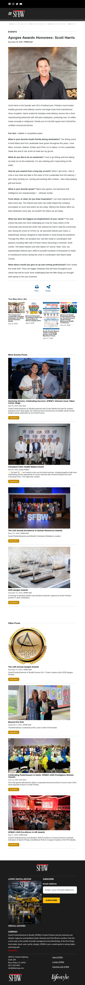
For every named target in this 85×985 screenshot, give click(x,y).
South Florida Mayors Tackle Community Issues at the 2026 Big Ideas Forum (51, 333)
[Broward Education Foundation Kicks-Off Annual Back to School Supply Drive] (34, 308)
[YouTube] (20, 4)
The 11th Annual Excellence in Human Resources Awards (35, 530)
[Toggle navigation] (9, 13)
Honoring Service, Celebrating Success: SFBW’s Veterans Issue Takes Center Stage (41, 402)
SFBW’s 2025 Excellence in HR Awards (26, 832)
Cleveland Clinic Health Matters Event (26, 467)
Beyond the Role (16, 722)
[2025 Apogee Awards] (39, 568)
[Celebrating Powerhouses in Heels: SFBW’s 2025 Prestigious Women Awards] (39, 756)
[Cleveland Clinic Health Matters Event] (39, 445)
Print (36, 291)
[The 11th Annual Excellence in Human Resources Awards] (39, 508)
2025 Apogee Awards (18, 590)
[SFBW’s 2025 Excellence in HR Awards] (39, 813)
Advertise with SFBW (60, 967)
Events (12, 32)
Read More (14, 418)
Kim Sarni (22, 406)
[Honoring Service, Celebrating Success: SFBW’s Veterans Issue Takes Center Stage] (39, 379)
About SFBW (57, 957)
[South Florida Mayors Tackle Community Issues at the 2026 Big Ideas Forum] (51, 316)
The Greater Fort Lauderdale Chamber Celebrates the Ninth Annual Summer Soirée (16, 318)
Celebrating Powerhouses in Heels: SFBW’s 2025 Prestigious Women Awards (41, 776)
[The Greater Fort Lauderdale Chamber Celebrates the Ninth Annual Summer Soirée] (16, 308)
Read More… (13, 950)
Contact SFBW (58, 962)
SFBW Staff (28, 42)
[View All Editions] (24, 902)
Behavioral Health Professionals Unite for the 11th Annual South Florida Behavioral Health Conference (67, 319)
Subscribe (51, 900)
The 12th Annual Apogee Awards (23, 667)
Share (48, 291)
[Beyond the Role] (39, 703)
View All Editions (16, 926)
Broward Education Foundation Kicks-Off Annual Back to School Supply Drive (34, 318)
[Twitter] (17, 4)
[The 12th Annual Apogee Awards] (39, 646)
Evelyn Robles (24, 469)
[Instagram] (13, 4)
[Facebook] (9, 4)
